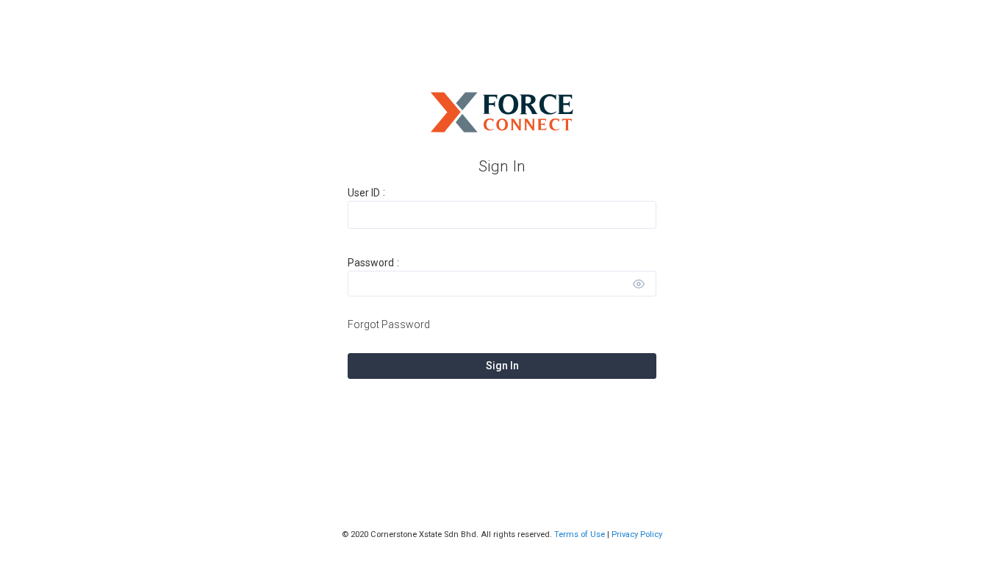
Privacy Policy (637, 534)
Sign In (502, 366)
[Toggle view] (638, 283)
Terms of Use (579, 534)
